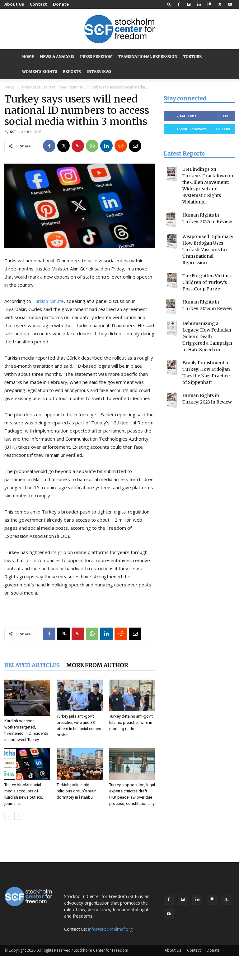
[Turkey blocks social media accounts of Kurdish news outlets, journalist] (27, 764)
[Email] (135, 146)
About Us (14, 4)
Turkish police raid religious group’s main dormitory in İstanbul (76, 791)
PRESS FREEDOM (96, 56)
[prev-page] (8, 816)
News (9, 87)
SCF (13, 131)
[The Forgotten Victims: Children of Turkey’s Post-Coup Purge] (171, 280)
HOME (28, 56)
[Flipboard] (189, 4)
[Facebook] (178, 4)
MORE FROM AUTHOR (97, 665)
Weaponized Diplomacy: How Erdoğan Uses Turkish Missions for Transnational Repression (208, 249)
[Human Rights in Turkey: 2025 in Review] (171, 219)
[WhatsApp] (92, 146)
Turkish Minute (48, 301)
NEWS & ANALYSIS (57, 56)
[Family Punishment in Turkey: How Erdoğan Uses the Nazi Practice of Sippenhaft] (171, 367)
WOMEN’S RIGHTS (39, 71)
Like (226, 115)
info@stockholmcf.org (110, 929)
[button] (169, 4)
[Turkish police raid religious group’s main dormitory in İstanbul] (79, 764)
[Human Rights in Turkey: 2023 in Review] (171, 400)
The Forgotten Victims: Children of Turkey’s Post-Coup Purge (207, 282)
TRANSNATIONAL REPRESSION (147, 56)
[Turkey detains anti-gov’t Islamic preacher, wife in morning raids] (132, 695)
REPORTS (72, 71)
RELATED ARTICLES (32, 665)
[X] (219, 4)
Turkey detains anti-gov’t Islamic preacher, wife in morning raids (131, 722)
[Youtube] (230, 4)
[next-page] (18, 816)
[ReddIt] (121, 146)
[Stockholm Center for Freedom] (119, 29)
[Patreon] (209, 4)
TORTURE (192, 56)
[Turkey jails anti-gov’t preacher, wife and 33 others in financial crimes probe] (79, 695)
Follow (223, 129)
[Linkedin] (199, 4)
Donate (61, 4)
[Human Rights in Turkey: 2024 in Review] (171, 306)
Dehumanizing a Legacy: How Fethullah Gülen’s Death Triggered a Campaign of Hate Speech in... (207, 336)
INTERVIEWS (99, 71)
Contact (38, 4)
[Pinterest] (78, 146)
